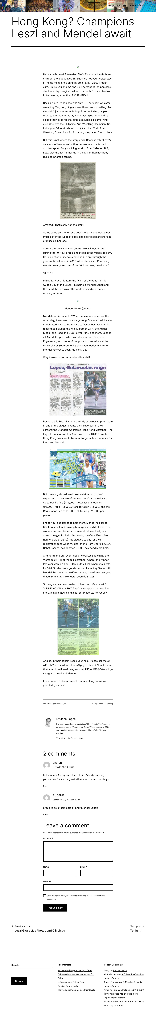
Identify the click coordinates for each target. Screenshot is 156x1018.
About (132, 5)
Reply (46, 786)
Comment (48, 838)
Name (46, 867)
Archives (121, 5)
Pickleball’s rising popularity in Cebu (75, 970)
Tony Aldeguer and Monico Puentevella (76, 990)
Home (111, 5)
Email (142, 5)
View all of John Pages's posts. (69, 738)
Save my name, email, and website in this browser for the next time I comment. (76, 897)
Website (47, 881)
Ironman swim (120, 970)
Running (109, 704)
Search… (15, 965)
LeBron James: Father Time (71, 982)
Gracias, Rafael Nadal (68, 986)
